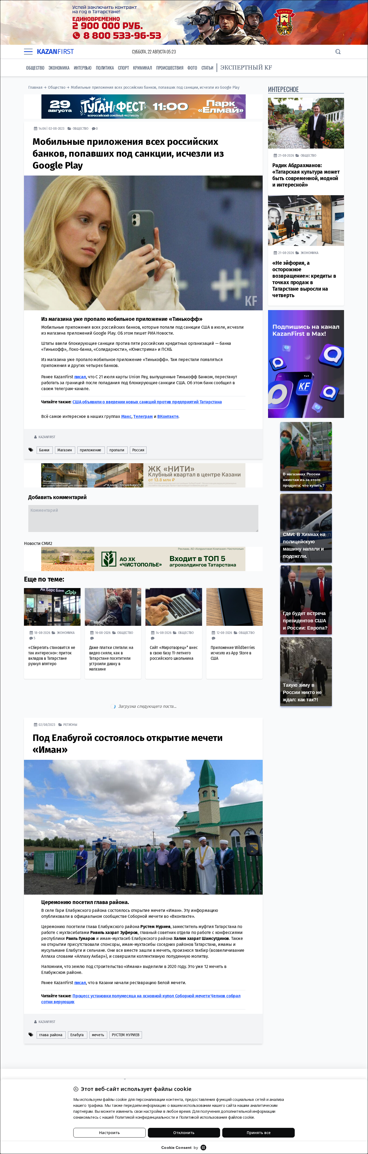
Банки (44, 450)
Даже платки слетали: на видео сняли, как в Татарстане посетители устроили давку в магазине (111, 658)
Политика (105, 67)
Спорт (123, 67)
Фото (192, 67)
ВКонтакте (167, 416)
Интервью (83, 67)
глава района (51, 1012)
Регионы (70, 702)
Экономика (58, 67)
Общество (35, 67)
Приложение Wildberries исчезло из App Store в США (233, 653)
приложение (90, 450)
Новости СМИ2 (38, 543)
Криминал (142, 67)
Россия (138, 450)
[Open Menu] (28, 51)
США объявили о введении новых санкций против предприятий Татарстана (147, 401)
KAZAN (55, 51)
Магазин (64, 450)
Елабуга (77, 1012)
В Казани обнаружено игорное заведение (125, 1045)
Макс (126, 416)
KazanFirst (47, 437)
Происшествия (169, 67)
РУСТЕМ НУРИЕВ (125, 1012)
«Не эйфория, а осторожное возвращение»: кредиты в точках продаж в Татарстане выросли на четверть (304, 279)
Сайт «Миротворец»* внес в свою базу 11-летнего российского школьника (173, 653)
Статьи (207, 67)
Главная (35, 87)
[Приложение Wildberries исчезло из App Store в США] (234, 607)
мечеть (98, 1012)
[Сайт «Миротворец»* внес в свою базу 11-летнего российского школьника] (173, 607)
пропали (116, 450)
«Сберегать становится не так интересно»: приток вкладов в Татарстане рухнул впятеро (51, 655)
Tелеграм (142, 416)
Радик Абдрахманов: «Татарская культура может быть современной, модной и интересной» (306, 175)
